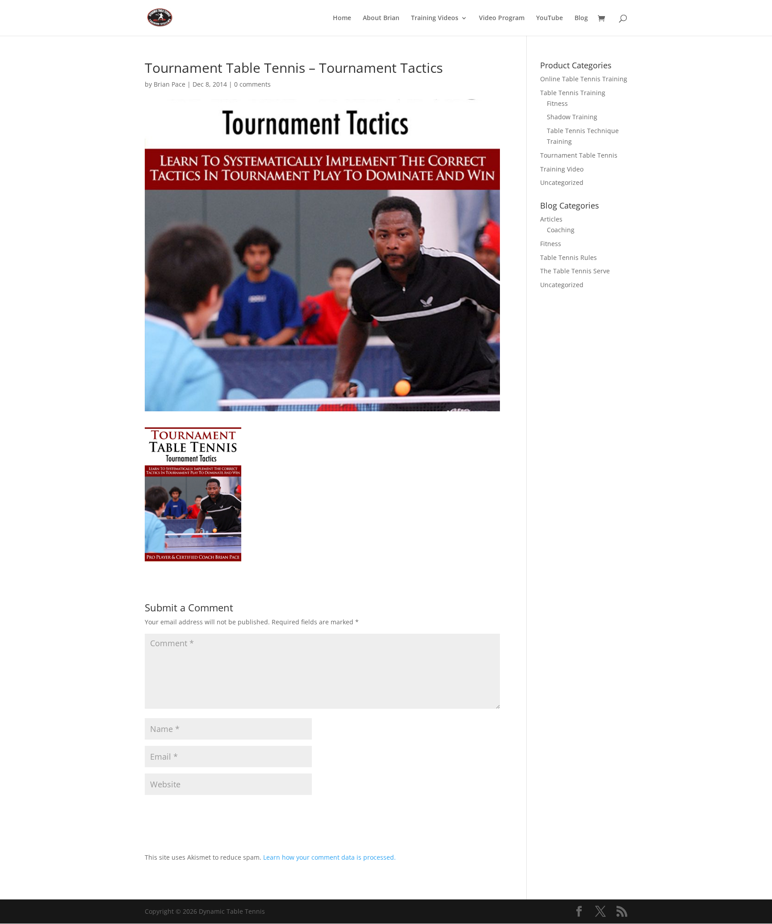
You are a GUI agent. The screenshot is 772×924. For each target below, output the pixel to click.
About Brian (381, 18)
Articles (551, 219)
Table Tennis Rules (568, 257)
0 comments (252, 84)
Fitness (557, 103)
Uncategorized (561, 182)
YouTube (549, 18)
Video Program (501, 18)
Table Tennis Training (572, 92)
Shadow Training (572, 117)
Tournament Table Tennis (578, 155)
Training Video (561, 169)
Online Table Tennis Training (583, 79)
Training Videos (434, 18)
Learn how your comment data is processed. (329, 857)
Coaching (561, 230)
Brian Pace (169, 84)
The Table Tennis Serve (575, 271)
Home (342, 18)
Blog (581, 18)
